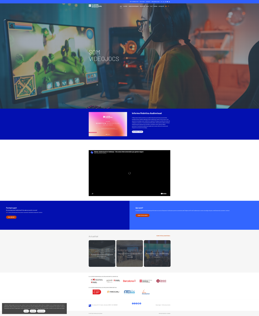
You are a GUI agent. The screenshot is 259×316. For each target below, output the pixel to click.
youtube (138, 304)
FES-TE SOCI (142, 1)
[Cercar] (168, 6)
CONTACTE (148, 1)
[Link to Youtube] (167, 2)
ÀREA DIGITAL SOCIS (155, 1)
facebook (133, 304)
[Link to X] (163, 2)
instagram (136, 304)
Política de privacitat (166, 304)
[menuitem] (134, 1)
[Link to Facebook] (161, 2)
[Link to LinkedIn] (169, 2)
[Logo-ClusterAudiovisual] (95, 6)
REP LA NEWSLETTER (134, 1)
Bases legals (158, 304)
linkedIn (140, 304)
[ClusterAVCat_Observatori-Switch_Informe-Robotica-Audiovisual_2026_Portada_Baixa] (108, 124)
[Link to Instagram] (165, 2)
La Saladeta (168, 313)
